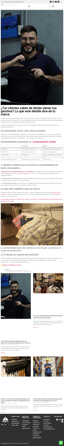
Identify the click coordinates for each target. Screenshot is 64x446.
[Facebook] (51, 2)
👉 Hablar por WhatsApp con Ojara (11, 265)
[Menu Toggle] (29, 6)
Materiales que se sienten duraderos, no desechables (18, 171)
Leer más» (3, 352)
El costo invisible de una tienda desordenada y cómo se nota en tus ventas (48, 316)
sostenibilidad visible (44, 141)
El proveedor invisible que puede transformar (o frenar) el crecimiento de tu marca (47, 399)
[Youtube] (56, 2)
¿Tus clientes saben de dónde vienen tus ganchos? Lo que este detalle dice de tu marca (16, 342)
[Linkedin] (58, 2)
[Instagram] (53, 2)
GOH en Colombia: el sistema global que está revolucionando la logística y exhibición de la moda (15, 400)
